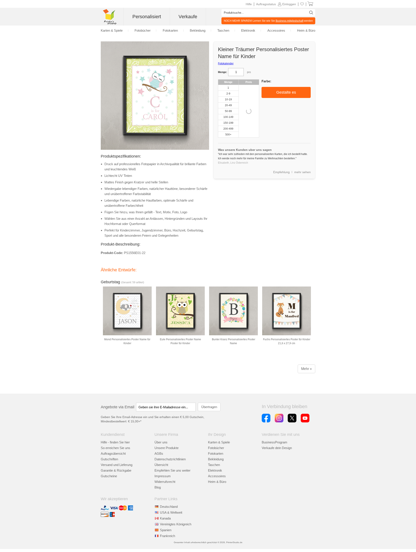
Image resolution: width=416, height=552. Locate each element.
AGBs (158, 453)
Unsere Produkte (166, 448)
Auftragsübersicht (113, 453)
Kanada (165, 518)
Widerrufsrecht (164, 482)
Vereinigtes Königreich (175, 524)
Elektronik (215, 470)
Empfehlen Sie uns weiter (172, 470)
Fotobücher (216, 448)
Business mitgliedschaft (289, 20)
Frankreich (167, 536)
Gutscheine (109, 476)
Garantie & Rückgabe (116, 470)
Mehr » (306, 369)
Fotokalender (226, 63)
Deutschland (169, 506)
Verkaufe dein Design (277, 448)
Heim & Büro (217, 482)
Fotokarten (215, 453)
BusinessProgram (274, 442)
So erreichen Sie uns (115, 448)
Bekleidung (216, 459)
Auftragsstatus (266, 4)
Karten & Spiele (219, 442)
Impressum (162, 476)
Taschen (214, 465)
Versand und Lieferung (116, 465)
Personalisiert (146, 16)
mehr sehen (302, 172)
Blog (157, 487)
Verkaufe (188, 16)
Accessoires (217, 476)
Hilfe (249, 4)
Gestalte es (286, 92)
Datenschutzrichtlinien (170, 459)
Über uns (160, 442)
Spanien (165, 530)
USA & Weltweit (171, 512)
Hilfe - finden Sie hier (115, 442)
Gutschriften (109, 459)
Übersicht (161, 465)
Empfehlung (281, 172)
